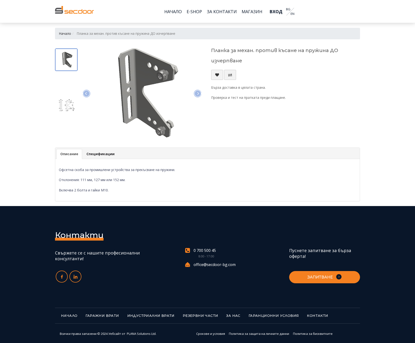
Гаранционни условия (274, 315)
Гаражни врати (102, 315)
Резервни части (200, 315)
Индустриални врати (151, 315)
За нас (233, 315)
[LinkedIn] (75, 277)
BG (288, 9)
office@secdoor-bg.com (215, 264)
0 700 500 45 (205, 250)
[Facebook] (62, 277)
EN (292, 13)
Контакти (317, 315)
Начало (65, 33)
